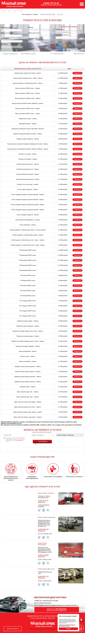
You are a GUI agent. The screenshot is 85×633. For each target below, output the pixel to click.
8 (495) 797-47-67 (43, 500)
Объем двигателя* (33, 33)
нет (61, 14)
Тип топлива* (5, 38)
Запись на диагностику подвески (57, 609)
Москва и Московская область (47, 14)
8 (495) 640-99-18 (43, 529)
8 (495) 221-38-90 (43, 555)
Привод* (30, 27)
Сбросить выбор (58, 53)
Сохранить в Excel (30, 53)
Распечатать (80, 53)
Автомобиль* (32, 38)
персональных (19, 440)
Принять (68, 628)
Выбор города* (60, 29)
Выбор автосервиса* (62, 35)
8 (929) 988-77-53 (43, 576)
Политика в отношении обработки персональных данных (67, 625)
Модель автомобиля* (7, 33)
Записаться (77, 73)
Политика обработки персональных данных (42, 628)
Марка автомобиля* (7, 27)
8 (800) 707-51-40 (51, 3)
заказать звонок (13, 628)
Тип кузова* (4, 44)
